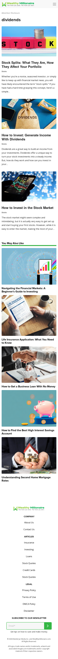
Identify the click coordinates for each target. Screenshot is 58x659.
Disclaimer (29, 610)
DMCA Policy (29, 603)
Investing (29, 549)
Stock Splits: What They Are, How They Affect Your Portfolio (28, 64)
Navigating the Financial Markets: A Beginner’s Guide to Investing (23, 290)
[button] (55, 4)
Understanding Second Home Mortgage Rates (26, 479)
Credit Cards (29, 570)
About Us (29, 522)
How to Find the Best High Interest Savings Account (28, 432)
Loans (29, 556)
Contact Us (29, 529)
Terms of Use (29, 597)
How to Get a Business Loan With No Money (28, 386)
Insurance (29, 542)
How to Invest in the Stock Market (27, 207)
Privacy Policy (29, 590)
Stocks (4, 71)
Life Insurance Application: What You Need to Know (28, 341)
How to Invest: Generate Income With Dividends (26, 137)
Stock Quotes (29, 563)
